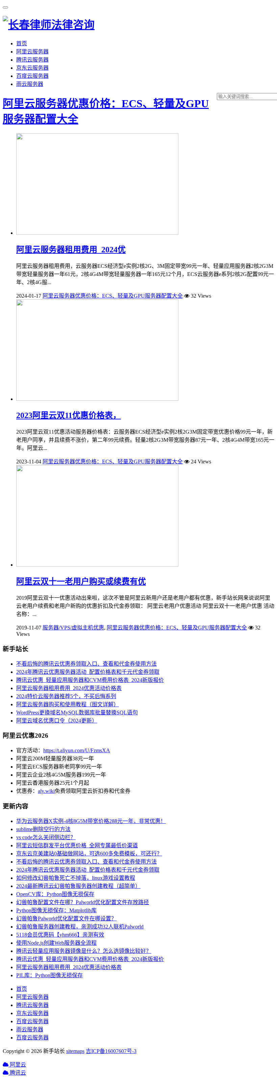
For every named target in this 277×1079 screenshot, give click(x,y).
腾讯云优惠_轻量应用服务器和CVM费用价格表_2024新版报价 (90, 680)
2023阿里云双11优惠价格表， (68, 415)
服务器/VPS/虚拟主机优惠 (73, 627)
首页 (21, 43)
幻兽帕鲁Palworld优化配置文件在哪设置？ (66, 918)
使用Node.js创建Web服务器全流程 (56, 943)
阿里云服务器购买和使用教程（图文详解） (67, 704)
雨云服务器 (29, 84)
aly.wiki (46, 791)
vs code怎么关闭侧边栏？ (46, 837)
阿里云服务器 (32, 51)
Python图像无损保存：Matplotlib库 (56, 910)
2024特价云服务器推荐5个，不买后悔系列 (66, 696)
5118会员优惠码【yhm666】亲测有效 (60, 935)
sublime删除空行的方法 (43, 829)
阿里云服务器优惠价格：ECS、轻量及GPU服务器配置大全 (113, 296)
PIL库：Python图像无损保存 (49, 975)
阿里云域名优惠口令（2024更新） (56, 721)
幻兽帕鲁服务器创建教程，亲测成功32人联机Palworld (80, 926)
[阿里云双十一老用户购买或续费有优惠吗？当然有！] (97, 565)
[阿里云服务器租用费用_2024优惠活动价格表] (97, 233)
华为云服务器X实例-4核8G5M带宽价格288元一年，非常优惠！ (91, 821)
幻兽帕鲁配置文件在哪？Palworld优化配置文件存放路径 (82, 902)
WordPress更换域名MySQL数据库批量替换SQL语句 (77, 712)
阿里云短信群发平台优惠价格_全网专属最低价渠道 (77, 845)
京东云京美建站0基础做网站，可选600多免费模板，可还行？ (89, 853)
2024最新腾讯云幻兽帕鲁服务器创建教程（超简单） (78, 886)
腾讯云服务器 (32, 60)
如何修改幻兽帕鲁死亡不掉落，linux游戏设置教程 (75, 878)
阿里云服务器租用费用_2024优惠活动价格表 (69, 688)
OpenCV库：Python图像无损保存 (55, 894)
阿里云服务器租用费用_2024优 (71, 249)
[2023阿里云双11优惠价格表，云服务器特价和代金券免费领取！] (97, 399)
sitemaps (75, 1051)
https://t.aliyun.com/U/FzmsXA (76, 750)
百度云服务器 (32, 76)
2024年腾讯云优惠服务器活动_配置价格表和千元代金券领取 (87, 672)
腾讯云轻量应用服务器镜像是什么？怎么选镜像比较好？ (83, 951)
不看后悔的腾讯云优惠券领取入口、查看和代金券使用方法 (86, 664)
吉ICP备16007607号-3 (111, 1051)
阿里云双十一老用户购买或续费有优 (81, 581)
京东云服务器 (32, 68)
